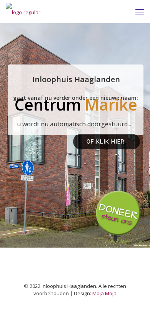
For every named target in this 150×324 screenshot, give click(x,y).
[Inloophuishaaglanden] (23, 11)
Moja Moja (104, 293)
